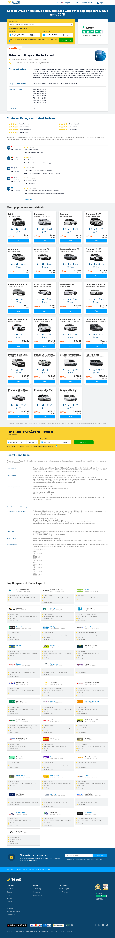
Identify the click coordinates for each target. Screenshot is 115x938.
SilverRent (88, 813)
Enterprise (19, 627)
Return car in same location (19, 28)
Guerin (87, 590)
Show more (28, 199)
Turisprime (54, 664)
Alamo (18, 645)
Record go (19, 664)
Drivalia (52, 701)
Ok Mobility (88, 627)
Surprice (53, 794)
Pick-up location (13, 21)
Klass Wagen (20, 813)
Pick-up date (12, 31)
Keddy (52, 757)
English (67, 3)
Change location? (12, 434)
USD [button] (54, 3)
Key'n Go (53, 645)
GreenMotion (20, 775)
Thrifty (52, 627)
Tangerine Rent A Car (92, 701)
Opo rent (53, 608)
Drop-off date (46, 31)
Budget (87, 775)
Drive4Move (54, 775)
